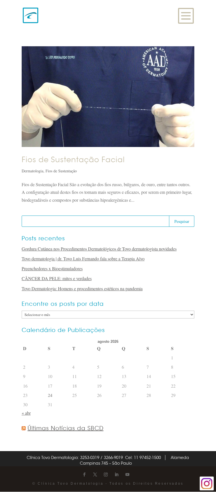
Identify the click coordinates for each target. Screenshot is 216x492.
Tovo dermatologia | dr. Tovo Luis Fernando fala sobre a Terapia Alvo (83, 259)
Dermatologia (32, 170)
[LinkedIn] (116, 474)
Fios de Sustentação (61, 170)
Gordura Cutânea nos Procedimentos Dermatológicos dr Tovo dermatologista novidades (99, 249)
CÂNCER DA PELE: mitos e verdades (57, 278)
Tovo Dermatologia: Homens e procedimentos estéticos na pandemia (82, 288)
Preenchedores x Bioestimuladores (52, 268)
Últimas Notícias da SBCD (66, 428)
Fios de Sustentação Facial (73, 159)
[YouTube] (127, 474)
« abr (26, 413)
